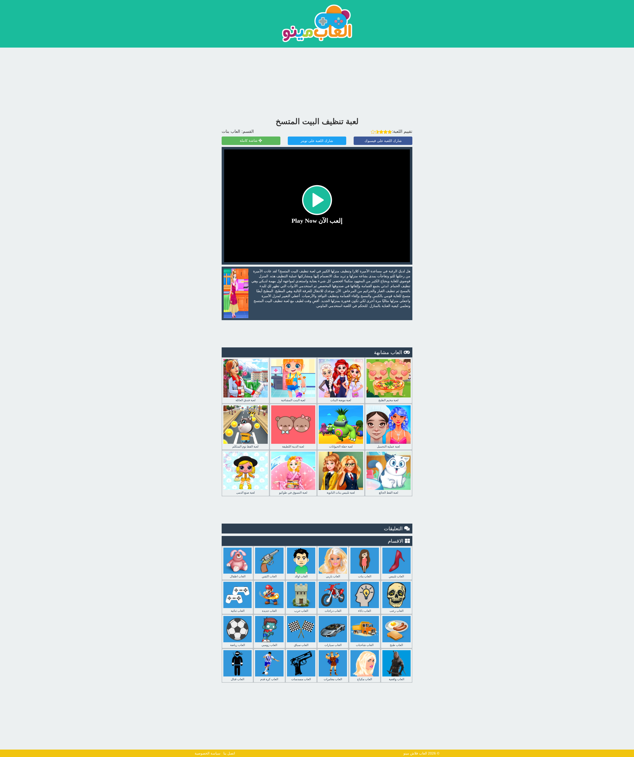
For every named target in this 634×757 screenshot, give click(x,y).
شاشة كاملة (249, 140)
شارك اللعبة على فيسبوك (383, 141)
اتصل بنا (229, 753)
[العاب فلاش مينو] (317, 23)
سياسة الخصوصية (207, 753)
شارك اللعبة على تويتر (317, 141)
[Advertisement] (317, 81)
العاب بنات (231, 131)
